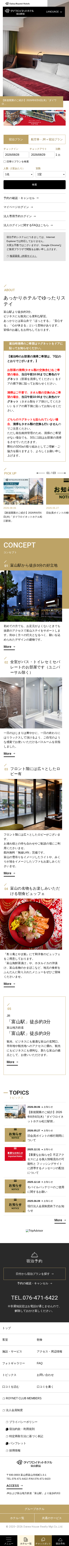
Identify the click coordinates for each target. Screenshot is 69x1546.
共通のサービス (52, 1518)
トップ (6, 1328)
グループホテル (34, 1508)
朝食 (39, 1339)
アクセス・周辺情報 (49, 1351)
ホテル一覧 (17, 1518)
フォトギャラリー (13, 1363)
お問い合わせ (45, 1374)
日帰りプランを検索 (18, 161)
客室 (5, 1339)
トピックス (9, 1374)
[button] (40, 473)
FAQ (39, 1363)
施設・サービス (12, 1351)
